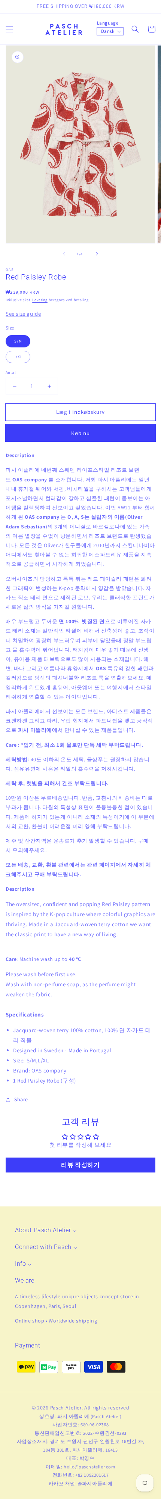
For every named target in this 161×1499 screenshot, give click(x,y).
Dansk (107, 31)
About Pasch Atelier (43, 1230)
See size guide (23, 313)
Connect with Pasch (43, 1246)
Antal (11, 372)
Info (20, 1263)
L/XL (17, 356)
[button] (9, 29)
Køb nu (80, 433)
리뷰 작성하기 (80, 1165)
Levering (40, 299)
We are (24, 1280)
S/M (18, 341)
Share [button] (21, 1099)
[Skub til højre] (97, 254)
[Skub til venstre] (64, 254)
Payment (27, 1345)
